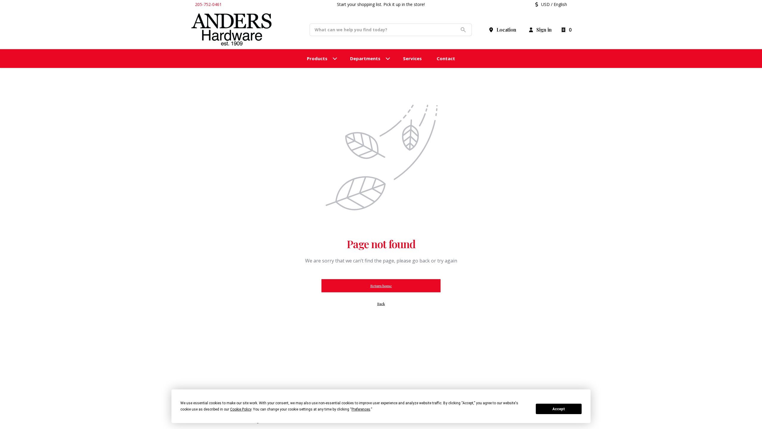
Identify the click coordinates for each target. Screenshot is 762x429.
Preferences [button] (361, 409)
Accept (558, 409)
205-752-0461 (208, 4)
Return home (381, 285)
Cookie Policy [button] (240, 409)
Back (381, 303)
